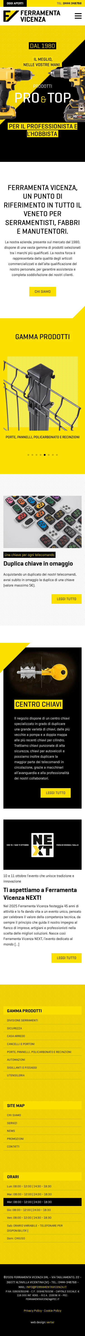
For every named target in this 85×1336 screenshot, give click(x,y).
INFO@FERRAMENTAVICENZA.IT (46, 1287)
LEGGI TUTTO (66, 599)
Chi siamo (14, 1115)
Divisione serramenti (22, 1020)
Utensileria (15, 1075)
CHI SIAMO (43, 292)
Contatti (13, 1146)
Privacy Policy (33, 1310)
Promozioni (15, 1138)
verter (50, 1322)
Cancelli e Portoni (21, 1044)
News (11, 1131)
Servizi (12, 1123)
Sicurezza (14, 1028)
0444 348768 (72, 3)
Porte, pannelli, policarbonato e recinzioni (39, 1052)
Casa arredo (16, 1036)
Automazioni (16, 1059)
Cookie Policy (52, 1310)
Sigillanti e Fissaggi (22, 1067)
